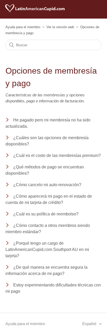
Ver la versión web (60, 27)
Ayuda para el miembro (22, 27)
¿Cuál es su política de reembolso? (45, 214)
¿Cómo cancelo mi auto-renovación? (47, 185)
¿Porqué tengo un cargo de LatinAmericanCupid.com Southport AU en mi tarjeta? (47, 249)
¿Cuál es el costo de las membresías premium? (57, 155)
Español (89, 323)
